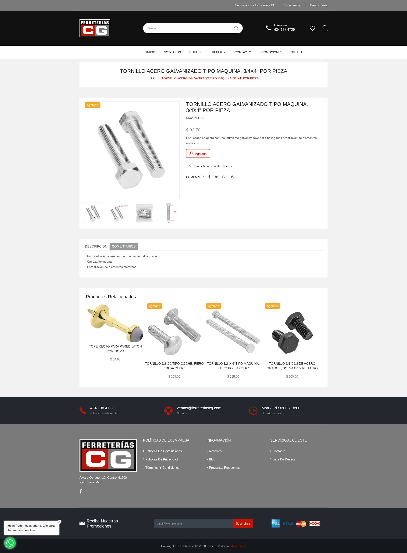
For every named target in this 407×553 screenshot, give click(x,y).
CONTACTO (243, 52)
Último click (238, 546)
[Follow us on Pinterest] (233, 177)
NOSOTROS (172, 52)
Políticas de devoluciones (163, 451)
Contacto (279, 451)
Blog (212, 459)
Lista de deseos (284, 459)
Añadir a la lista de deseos (212, 166)
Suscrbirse (243, 523)
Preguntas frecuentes (224, 467)
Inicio (152, 78)
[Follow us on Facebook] (209, 177)
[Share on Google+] (225, 177)
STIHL (193, 52)
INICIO (150, 52)
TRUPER (216, 52)
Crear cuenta (319, 5)
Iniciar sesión (292, 5)
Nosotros (215, 451)
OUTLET (296, 52)
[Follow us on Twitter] (216, 177)
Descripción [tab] (96, 246)
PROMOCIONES (271, 52)
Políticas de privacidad (161, 459)
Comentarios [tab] (124, 246)
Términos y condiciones (162, 467)
